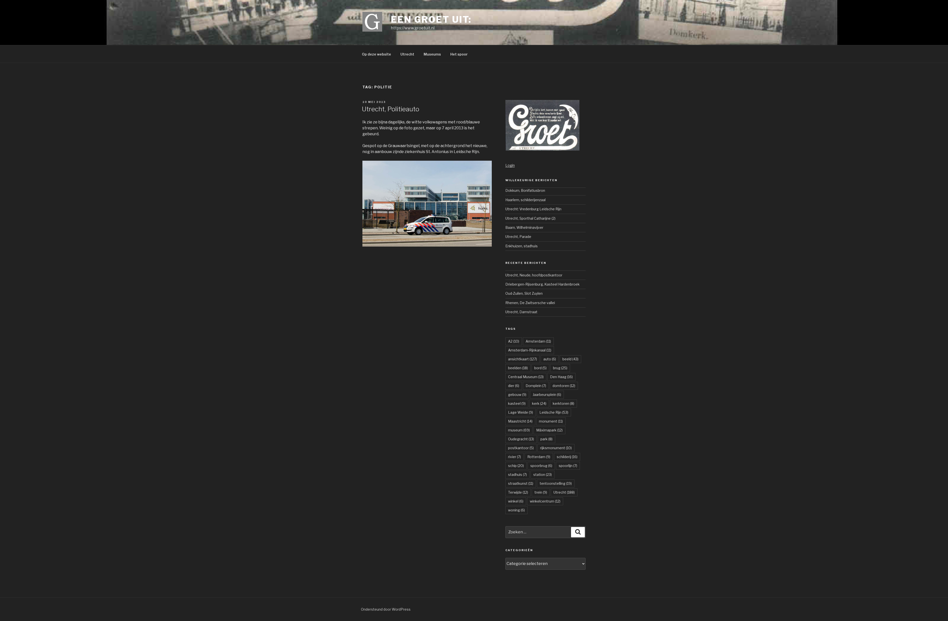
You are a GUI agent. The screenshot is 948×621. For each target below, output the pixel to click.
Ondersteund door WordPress (386, 609)
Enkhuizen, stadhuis (521, 246)
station (542, 474)
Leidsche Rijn (553, 412)
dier (513, 386)
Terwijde (518, 492)
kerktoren (563, 403)
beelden (518, 368)
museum (519, 430)
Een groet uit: (431, 19)
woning (516, 510)
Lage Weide (520, 412)
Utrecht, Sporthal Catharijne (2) (530, 218)
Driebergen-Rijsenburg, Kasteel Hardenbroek (542, 284)
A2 (513, 341)
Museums (432, 54)
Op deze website (376, 54)
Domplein (536, 386)
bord (540, 368)
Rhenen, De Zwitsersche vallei (530, 303)
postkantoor (521, 448)
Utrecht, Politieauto (390, 109)
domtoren (564, 386)
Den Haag (561, 377)
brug (560, 368)
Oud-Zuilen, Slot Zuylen (524, 293)
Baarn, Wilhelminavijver (524, 227)
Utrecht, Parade (518, 236)
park (546, 439)
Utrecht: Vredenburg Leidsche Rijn (533, 209)
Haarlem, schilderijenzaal (525, 200)
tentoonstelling (556, 483)
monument (551, 421)
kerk (539, 403)
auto (549, 359)
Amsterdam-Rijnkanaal (529, 350)
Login (510, 165)
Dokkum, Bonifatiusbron (525, 190)
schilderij (567, 457)
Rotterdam (538, 457)
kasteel (517, 403)
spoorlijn (568, 466)
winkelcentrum (545, 501)
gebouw (517, 394)
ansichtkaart (522, 359)
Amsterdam (538, 341)
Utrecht (407, 54)
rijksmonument (556, 448)
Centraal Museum (526, 377)
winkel (515, 501)
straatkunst (520, 483)
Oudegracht (521, 439)
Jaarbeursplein (547, 394)
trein (540, 492)
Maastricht (520, 421)
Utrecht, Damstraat (521, 312)
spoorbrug (541, 466)
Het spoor (459, 54)
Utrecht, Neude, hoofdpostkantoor (533, 275)
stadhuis (517, 474)
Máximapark (549, 430)
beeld (570, 359)
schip (516, 466)
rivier (514, 457)
